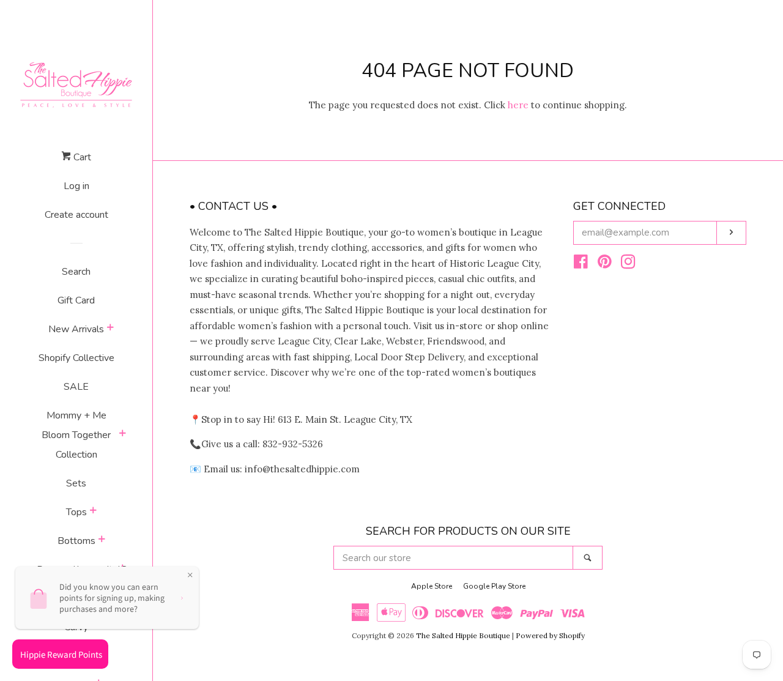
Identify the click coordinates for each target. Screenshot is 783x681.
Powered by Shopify (550, 635)
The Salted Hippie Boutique (463, 635)
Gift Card (76, 300)
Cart (81, 157)
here (518, 105)
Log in (76, 186)
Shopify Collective (76, 358)
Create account (76, 214)
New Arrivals (76, 329)
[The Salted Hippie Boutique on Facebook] (580, 264)
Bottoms (76, 541)
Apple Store (431, 586)
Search (76, 271)
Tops (76, 512)
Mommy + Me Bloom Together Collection (76, 435)
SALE (76, 386)
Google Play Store (494, 586)
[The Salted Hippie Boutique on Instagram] (628, 264)
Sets (76, 483)
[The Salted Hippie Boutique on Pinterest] (604, 264)
